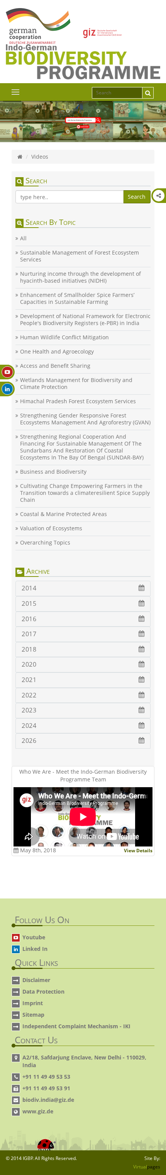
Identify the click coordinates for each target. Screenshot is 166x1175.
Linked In (34, 948)
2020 (29, 664)
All (23, 238)
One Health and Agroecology (57, 351)
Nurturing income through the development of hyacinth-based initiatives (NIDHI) (80, 277)
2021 (29, 679)
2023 (29, 710)
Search (137, 196)
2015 (29, 603)
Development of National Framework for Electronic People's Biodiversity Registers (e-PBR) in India (85, 320)
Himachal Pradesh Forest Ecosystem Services (78, 401)
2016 (29, 619)
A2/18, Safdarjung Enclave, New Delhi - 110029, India (84, 1061)
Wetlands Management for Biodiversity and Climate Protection (76, 384)
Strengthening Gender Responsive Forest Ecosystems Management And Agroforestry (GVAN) (85, 419)
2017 (29, 634)
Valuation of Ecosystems (51, 528)
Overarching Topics (45, 542)
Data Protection (43, 991)
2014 (29, 588)
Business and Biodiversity (53, 471)
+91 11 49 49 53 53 (46, 1076)
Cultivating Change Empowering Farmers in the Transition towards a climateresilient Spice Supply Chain (85, 493)
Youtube (33, 937)
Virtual (146, 1166)
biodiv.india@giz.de (48, 1099)
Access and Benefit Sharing (55, 365)
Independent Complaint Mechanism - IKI (76, 1026)
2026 (29, 740)
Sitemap (33, 1014)
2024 (29, 725)
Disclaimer (36, 980)
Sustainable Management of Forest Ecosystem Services (79, 256)
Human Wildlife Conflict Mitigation (64, 337)
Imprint (32, 1003)
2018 (29, 649)
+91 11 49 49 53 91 (46, 1088)
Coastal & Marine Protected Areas (63, 514)
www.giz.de (37, 1111)
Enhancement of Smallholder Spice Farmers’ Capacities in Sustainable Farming (77, 298)
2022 (29, 695)
